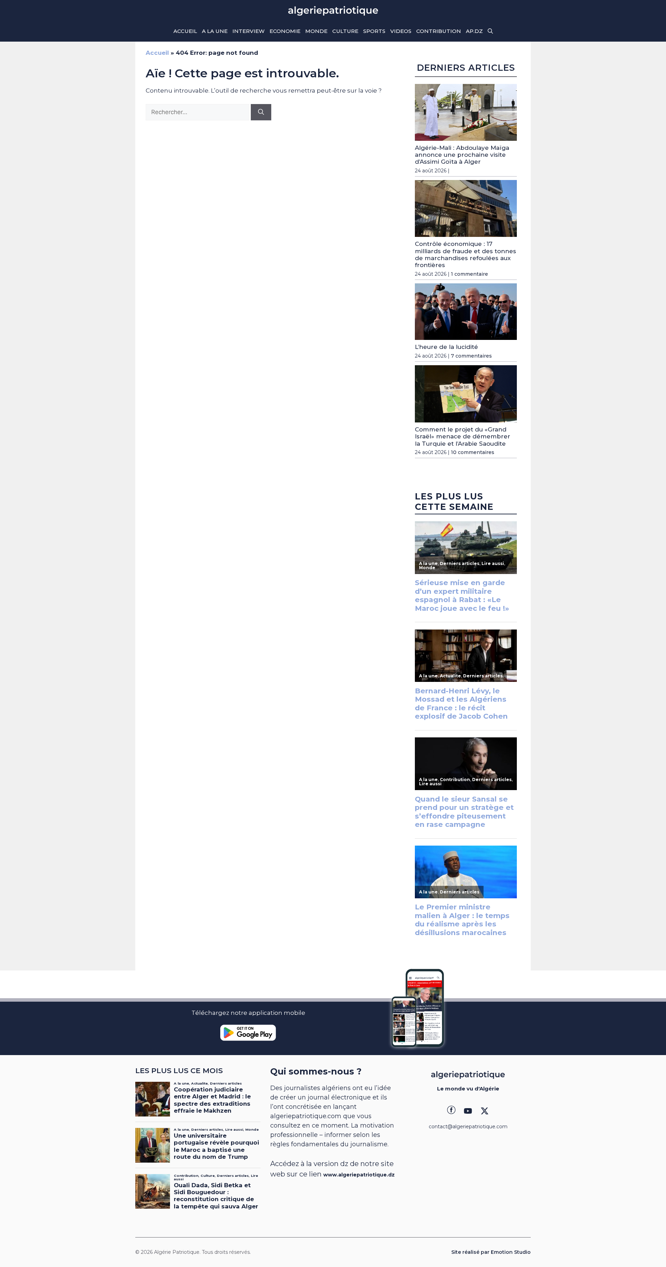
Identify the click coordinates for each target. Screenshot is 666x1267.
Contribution (438, 31)
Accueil (185, 31)
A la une (215, 31)
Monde (316, 31)
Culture (345, 31)
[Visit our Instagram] (467, 1111)
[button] (490, 31)
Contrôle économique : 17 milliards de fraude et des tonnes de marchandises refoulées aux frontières (465, 254)
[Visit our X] (484, 1111)
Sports (374, 31)
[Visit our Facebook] (451, 1111)
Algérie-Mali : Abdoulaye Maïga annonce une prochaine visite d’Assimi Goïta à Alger (462, 154)
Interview (248, 31)
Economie (285, 31)
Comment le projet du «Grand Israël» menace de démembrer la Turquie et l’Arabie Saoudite (462, 436)
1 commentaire (469, 274)
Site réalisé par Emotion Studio (491, 1252)
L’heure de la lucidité (446, 346)
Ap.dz (474, 31)
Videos (400, 31)
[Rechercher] (261, 112)
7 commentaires (471, 356)
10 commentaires (472, 452)
